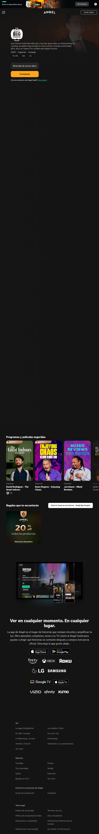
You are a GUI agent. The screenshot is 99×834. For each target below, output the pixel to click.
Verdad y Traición (23, 743)
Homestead (52, 738)
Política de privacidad (24, 810)
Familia (50, 768)
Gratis (18, 773)
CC (30, 56)
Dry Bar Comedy (22, 733)
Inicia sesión (42, 80)
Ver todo (19, 749)
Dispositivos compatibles (26, 821)
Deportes (51, 773)
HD (23, 56)
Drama (50, 763)
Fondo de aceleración (24, 793)
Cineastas (51, 793)
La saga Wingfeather (24, 728)
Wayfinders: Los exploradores (60, 743)
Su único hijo (53, 733)
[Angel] (49, 12)
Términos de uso (54, 810)
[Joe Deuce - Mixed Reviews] (77, 461)
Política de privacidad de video (28, 815)
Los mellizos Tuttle (55, 728)
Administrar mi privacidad (26, 829)
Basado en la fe (22, 778)
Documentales (21, 768)
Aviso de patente (54, 815)
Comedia (19, 763)
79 (11, 493)
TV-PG (15, 56)
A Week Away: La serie (25, 738)
